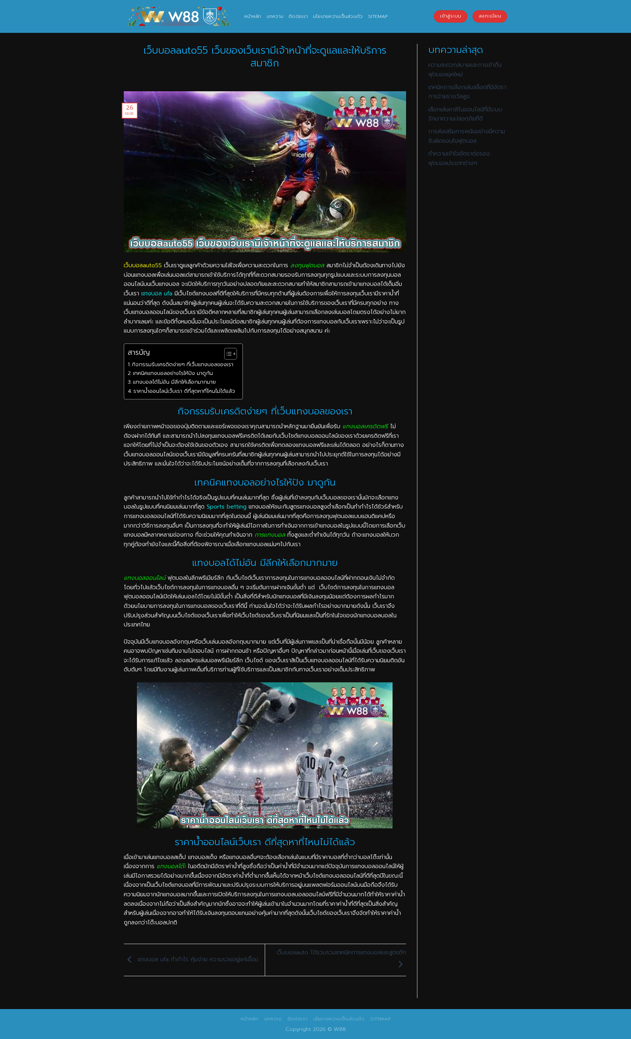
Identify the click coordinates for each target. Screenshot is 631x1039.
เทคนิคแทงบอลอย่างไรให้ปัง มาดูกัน (173, 373)
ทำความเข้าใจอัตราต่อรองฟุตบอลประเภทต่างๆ (459, 158)
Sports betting (226, 506)
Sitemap (378, 16)
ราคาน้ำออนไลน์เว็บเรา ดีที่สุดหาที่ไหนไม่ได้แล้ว (184, 391)
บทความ (275, 16)
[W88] (178, 16)
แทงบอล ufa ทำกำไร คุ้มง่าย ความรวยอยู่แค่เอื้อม (196, 959)
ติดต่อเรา (298, 16)
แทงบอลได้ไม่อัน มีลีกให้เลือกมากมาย (174, 382)
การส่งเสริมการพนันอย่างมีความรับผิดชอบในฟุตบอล (466, 136)
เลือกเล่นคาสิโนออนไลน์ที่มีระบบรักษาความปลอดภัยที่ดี (465, 114)
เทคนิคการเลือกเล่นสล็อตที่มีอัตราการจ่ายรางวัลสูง (467, 92)
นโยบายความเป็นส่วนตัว (338, 16)
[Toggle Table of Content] (227, 354)
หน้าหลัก (252, 16)
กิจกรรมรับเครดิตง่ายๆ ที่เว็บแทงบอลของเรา (182, 364)
